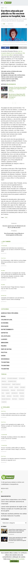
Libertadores (14, 393)
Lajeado (4, 339)
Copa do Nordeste (6, 384)
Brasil (6, 7)
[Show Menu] (1, 2)
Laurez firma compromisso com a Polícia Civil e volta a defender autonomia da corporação (13, 501)
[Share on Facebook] (5, 48)
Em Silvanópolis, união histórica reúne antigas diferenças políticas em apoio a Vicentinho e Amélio (13, 262)
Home (2, 7)
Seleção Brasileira (6, 398)
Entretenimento (7, 329)
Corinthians (4, 387)
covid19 (11, 387)
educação (22, 387)
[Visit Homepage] (8, 2)
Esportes (3, 295)
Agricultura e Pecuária (9, 313)
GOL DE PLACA (5, 336)
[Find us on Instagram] (1, 492)
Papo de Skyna (6, 349)
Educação (4, 326)
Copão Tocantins (16, 384)
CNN (4, 23)
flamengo (13, 390)
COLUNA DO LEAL (6, 319)
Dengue (16, 387)
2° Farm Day (22, 378)
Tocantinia (5, 362)
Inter (3, 393)
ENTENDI (14, 561)
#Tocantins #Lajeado (12, 378)
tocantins (4, 401)
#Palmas (4, 378)
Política (3, 258)
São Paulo (14, 398)
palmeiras (9, 396)
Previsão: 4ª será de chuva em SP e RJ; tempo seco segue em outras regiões (18, 89)
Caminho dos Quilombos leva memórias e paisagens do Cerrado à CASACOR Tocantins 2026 (13, 249)
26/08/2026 (11, 91)
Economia (4, 323)
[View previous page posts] (13, 103)
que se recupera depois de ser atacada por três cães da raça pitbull (13, 53)
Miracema (4, 342)
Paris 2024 (15, 396)
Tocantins (4, 245)
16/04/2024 (10, 23)
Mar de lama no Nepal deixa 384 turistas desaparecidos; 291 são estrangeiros (17, 96)
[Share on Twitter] (14, 48)
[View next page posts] (15, 103)
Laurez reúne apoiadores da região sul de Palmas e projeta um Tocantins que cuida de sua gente (13, 426)
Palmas (3, 270)
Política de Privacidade (17, 559)
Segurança (5, 359)
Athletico (4, 381)
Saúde (3, 355)
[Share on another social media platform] (23, 48)
